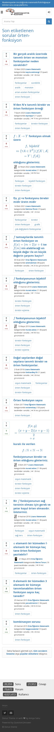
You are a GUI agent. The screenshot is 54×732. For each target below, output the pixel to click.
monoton (29, 87)
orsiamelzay (30, 407)
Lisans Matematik (33, 69)
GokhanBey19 (31, 372)
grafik (37, 224)
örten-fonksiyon (22, 96)
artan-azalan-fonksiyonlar (27, 92)
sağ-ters (19, 535)
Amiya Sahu (34, 718)
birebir (34, 219)
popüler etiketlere (29, 653)
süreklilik (35, 82)
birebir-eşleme (22, 310)
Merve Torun (40, 562)
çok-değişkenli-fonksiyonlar (28, 229)
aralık (17, 87)
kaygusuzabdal (31, 629)
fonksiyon (19, 181)
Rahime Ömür (31, 209)
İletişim (4, 705)
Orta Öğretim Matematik (36, 260)
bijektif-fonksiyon (37, 181)
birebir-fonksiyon (39, 123)
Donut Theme (8, 718)
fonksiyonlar (21, 82)
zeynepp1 (29, 115)
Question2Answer (22, 722)
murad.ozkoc (30, 170)
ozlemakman (31, 263)
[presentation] (20, 136)
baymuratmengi (32, 72)
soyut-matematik (23, 383)
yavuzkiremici (31, 603)
